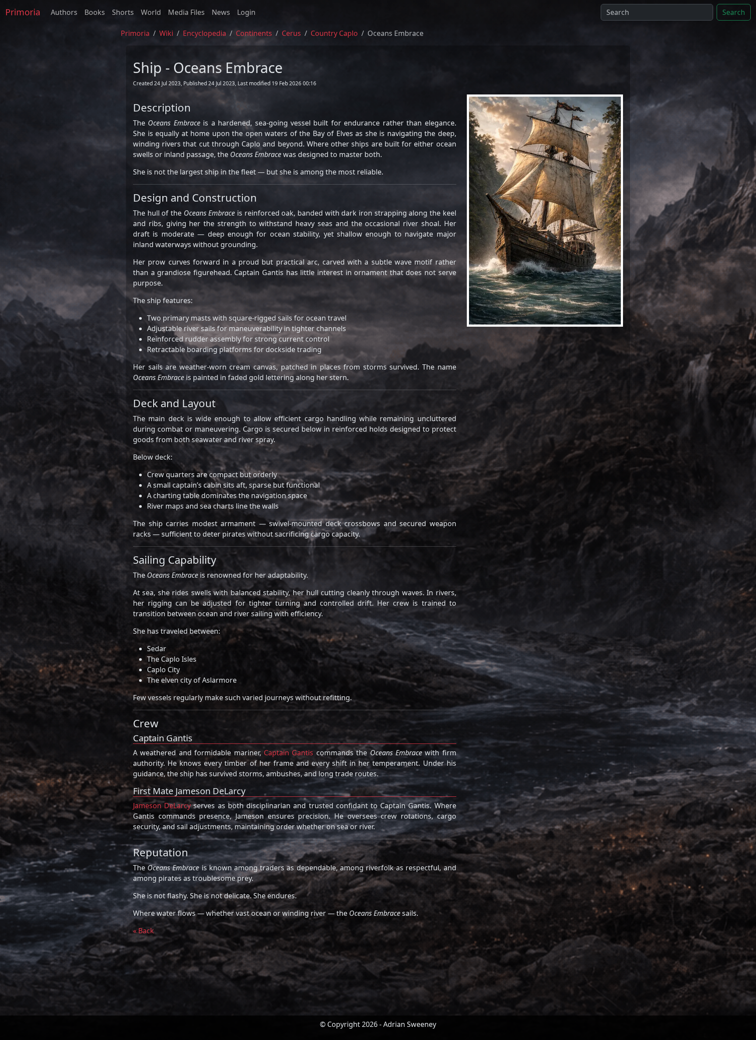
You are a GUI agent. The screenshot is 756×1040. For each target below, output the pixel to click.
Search (733, 12)
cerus (291, 33)
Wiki (166, 33)
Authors (64, 12)
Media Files (186, 12)
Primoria (22, 12)
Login (246, 12)
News (221, 12)
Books (94, 12)
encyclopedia (204, 33)
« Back (143, 930)
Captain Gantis (288, 752)
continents (254, 33)
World (151, 12)
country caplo (334, 33)
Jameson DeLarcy (162, 805)
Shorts (123, 12)
